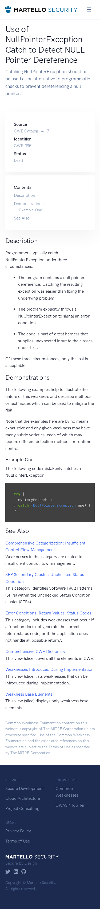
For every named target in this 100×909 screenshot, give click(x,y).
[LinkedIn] (16, 872)
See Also (22, 218)
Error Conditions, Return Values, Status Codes (48, 613)
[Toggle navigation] (89, 10)
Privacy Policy (18, 830)
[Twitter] (7, 872)
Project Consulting (22, 808)
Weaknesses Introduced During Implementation (49, 669)
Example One (30, 209)
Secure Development (24, 788)
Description (24, 195)
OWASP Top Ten (70, 805)
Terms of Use (59, 747)
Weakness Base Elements (28, 694)
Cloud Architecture (22, 798)
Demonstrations (28, 203)
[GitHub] (23, 872)
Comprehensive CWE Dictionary (35, 651)
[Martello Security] (41, 9)
